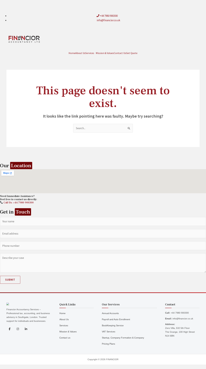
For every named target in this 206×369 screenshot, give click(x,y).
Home (72, 53)
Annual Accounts (110, 313)
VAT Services (108, 331)
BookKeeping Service (113, 325)
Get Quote (131, 53)
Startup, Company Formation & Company (123, 337)
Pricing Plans (108, 343)
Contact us (64, 337)
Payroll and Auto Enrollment (116, 319)
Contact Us (120, 53)
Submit (10, 279)
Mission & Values (105, 53)
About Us (80, 53)
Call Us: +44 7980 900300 (18, 202)
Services (89, 53)
